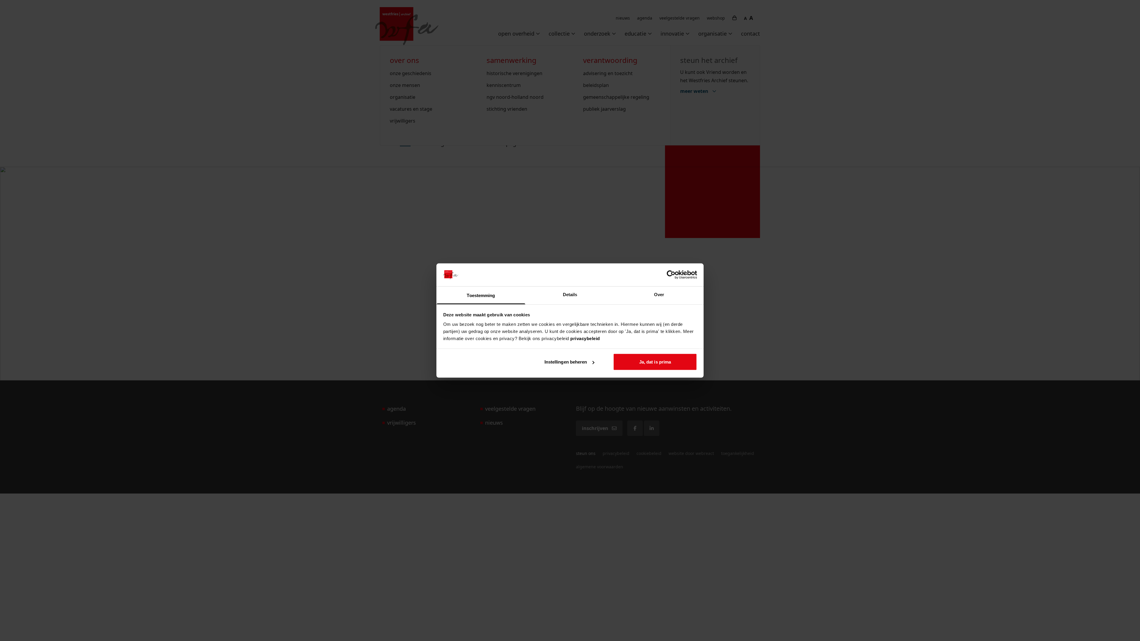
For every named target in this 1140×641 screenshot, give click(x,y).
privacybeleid (585, 338)
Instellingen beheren (565, 361)
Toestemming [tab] (481, 295)
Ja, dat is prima (655, 361)
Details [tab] (570, 294)
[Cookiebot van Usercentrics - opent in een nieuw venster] (671, 274)
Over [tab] (659, 294)
